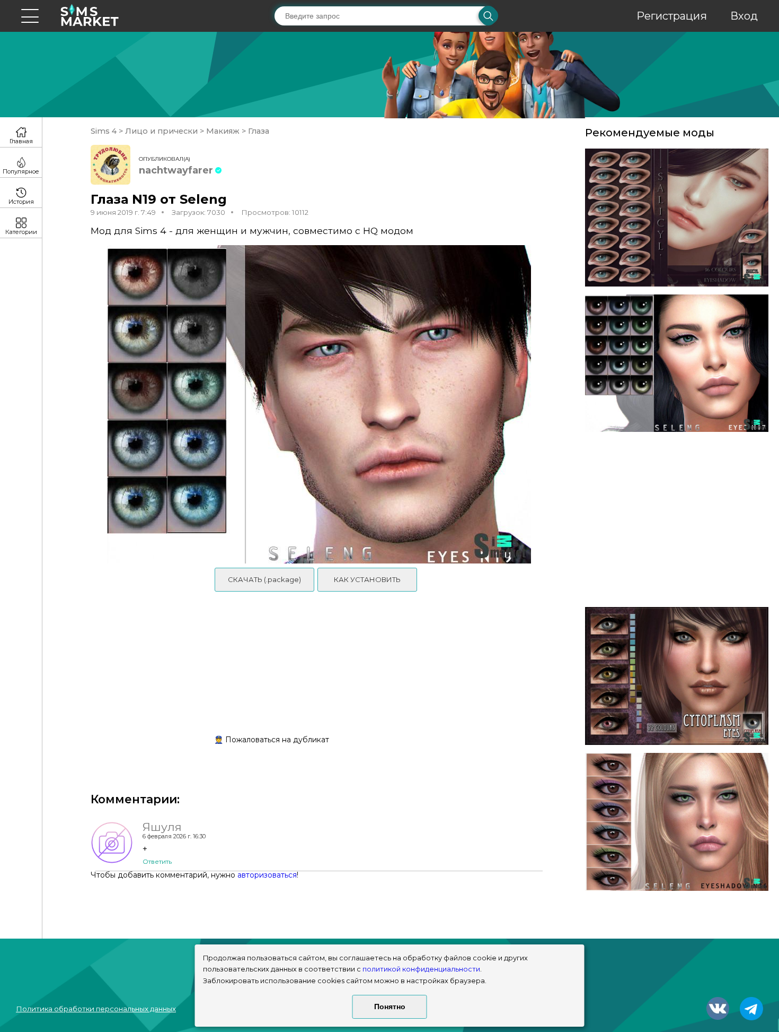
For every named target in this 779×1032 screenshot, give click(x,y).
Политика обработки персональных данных (96, 1008)
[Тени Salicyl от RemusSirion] (676, 218)
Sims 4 (105, 131)
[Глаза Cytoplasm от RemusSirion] (676, 676)
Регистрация (671, 16)
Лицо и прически (161, 131)
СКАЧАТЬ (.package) (264, 579)
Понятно (389, 1006)
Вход (744, 16)
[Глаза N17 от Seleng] (676, 363)
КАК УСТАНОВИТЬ (367, 579)
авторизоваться (267, 875)
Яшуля (162, 826)
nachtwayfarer (176, 170)
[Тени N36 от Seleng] (676, 822)
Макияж (223, 131)
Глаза (257, 131)
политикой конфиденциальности (421, 969)
